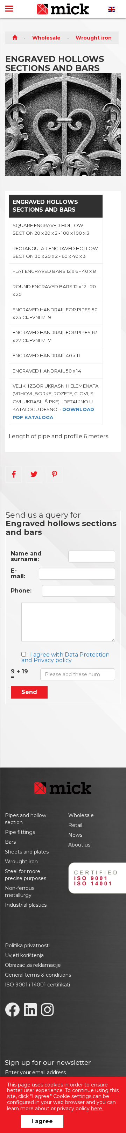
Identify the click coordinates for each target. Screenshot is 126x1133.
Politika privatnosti (27, 945)
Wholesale (46, 38)
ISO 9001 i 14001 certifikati (37, 985)
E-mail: (18, 573)
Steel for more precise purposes (25, 874)
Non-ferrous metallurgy (19, 891)
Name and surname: (26, 556)
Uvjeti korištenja (24, 955)
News (75, 835)
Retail (75, 825)
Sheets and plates (27, 852)
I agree (42, 1121)
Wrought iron (94, 38)
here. (97, 1108)
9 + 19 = (19, 674)
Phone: (21, 591)
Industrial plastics (26, 905)
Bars (10, 842)
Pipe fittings (20, 832)
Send (29, 692)
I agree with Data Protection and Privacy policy (65, 657)
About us (79, 845)
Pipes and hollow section (25, 819)
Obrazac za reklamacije (33, 965)
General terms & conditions (38, 975)
